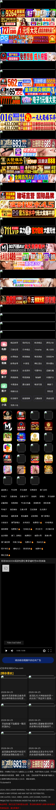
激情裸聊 (4, 529)
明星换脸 (26, 377)
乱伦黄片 (43, 509)
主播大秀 (23, 509)
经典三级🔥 (17, 542)
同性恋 (50, 391)
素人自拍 (50, 349)
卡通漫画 (14, 384)
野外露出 (50, 363)
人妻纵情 (38, 398)
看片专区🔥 (5, 548)
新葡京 (42, 496)
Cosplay (38, 349)
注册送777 (24, 496)
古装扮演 (14, 370)
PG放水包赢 (25, 503)
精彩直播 (47, 503)
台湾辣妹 (14, 356)
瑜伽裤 (38, 377)
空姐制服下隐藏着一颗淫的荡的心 (14, 725)
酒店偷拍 (13, 509)
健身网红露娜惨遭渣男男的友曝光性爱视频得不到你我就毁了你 (41, 726)
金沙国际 (4, 535)
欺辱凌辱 (14, 363)
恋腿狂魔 (50, 370)
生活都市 (14, 398)
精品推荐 (14, 342)
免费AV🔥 (39, 548)
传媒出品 (14, 391)
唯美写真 (38, 384)
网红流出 (38, 363)
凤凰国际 (14, 503)
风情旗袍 (14, 377)
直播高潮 (36, 503)
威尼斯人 (4, 490)
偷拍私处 (4, 516)
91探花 (26, 363)
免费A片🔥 (29, 542)
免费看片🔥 (37, 522)
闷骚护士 (50, 377)
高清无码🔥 (27, 548)
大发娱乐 (4, 522)
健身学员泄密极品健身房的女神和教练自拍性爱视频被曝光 (14, 698)
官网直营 (33, 490)
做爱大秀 (38, 535)
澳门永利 (43, 490)
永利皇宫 (26, 522)
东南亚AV (50, 356)
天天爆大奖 (50, 529)
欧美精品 (38, 342)
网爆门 (50, 384)
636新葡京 (49, 522)
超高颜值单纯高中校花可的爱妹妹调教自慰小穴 (14, 753)
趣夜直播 (14, 516)
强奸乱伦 (26, 342)
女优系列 (26, 370)
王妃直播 (33, 509)
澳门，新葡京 (16, 535)
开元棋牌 (23, 490)
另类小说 (14, 405)
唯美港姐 (38, 356)
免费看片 (28, 535)
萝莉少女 (50, 342)
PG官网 (14, 490)
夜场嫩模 (24, 516)
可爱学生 (38, 370)
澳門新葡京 (15, 522)
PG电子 (4, 496)
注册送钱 (13, 496)
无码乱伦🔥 (27, 529)
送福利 (33, 496)
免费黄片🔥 (15, 529)
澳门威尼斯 (5, 542)
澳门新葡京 (45, 516)
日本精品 (26, 349)
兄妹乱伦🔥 (41, 542)
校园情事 (26, 398)
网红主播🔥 (5, 555)
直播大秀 (48, 535)
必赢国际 (4, 503)
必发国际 (34, 516)
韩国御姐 (26, 356)
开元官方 (39, 529)
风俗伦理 (50, 398)
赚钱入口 (16, 548)
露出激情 (26, 384)
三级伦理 (14, 349)
